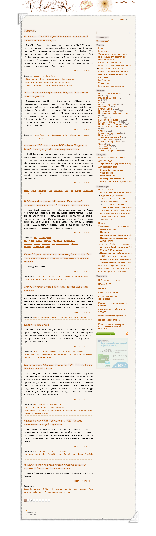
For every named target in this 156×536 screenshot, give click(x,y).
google (101, 144)
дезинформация (53, 79)
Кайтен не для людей (36, 324)
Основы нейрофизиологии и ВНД (116, 247)
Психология (107, 220)
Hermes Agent (39, 135)
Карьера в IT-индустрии (109, 120)
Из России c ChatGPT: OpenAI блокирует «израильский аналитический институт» (56, 38)
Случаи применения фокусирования (107, 298)
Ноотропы (105, 232)
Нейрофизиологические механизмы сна (116, 269)
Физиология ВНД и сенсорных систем (115, 244)
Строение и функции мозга (110, 69)
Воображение (104, 80)
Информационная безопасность (113, 113)
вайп (75, 489)
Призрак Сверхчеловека (109, 320)
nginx (31, 454)
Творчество (103, 83)
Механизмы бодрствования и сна (113, 266)
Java (50, 191)
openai (101, 118)
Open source (56, 135)
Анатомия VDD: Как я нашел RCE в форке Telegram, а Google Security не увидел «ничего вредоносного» (55, 147)
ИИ (99, 96)
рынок (76, 317)
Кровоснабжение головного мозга (113, 71)
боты (32, 354)
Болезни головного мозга (109, 63)
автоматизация (64, 351)
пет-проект (46, 244)
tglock (52, 407)
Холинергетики (107, 241)
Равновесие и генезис (108, 293)
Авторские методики (107, 167)
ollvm (66, 191)
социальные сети (58, 85)
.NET (36, 451)
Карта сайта (103, 51)
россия (47, 85)
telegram (29, 31)
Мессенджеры (39, 138)
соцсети (70, 85)
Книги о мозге (104, 48)
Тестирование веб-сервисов (55, 492)
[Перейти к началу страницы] (27, 511)
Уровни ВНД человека (111, 250)
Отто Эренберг (107, 176)
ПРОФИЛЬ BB (104, 284)
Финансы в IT (104, 146)
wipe (65, 489)
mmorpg (37, 489)
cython (33, 191)
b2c (35, 238)
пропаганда (38, 85)
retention (39, 241)
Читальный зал (105, 148)
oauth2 (37, 454)
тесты (70, 492)
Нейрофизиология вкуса (109, 280)
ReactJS (67, 454)
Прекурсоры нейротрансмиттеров (117, 238)
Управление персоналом (109, 142)
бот (70, 489)
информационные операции (46, 82)
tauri (37, 407)
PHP (51, 489)
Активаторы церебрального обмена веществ (122, 235)
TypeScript (89, 454)
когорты (37, 244)
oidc (43, 454)
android (26, 191)
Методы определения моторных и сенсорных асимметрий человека (112, 326)
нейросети (103, 107)
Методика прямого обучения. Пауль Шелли (121, 182)
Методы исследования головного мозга (116, 66)
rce (72, 191)
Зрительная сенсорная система (115, 262)
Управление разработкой (109, 137)
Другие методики (106, 161)
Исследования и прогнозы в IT (112, 126)
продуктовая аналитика (60, 244)
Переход (102, 288)
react (60, 454)
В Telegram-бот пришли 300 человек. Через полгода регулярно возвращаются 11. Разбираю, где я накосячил (56, 203)
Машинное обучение (107, 98)
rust (32, 407)
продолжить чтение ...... (83, 71)
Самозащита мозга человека (115, 201)
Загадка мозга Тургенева (113, 204)
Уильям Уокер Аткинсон (112, 170)
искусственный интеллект (110, 94)
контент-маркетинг (65, 354)
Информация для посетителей (112, 57)
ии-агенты (103, 135)
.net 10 (42, 451)
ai (99, 100)
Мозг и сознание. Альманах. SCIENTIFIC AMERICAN (125, 214)
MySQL (45, 489)
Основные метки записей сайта (112, 54)
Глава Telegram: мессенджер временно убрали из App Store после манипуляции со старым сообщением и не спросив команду (58, 257)
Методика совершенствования (112, 158)
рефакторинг (38, 492)
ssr (74, 454)
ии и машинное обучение (110, 124)
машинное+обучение (108, 122)
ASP (56, 451)
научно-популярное (107, 104)
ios (44, 276)
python (65, 135)
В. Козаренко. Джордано (112, 179)
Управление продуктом (109, 133)
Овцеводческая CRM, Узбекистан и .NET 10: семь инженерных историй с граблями (53, 422)
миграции (83, 489)
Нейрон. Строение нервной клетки (114, 74)
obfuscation (58, 191)
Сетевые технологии (40, 413)
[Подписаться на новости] (127, 334)
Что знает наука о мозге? (113, 199)
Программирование (107, 111)
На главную (102, 41)
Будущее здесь (105, 109)
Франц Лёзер (106, 173)
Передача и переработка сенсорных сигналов (122, 253)
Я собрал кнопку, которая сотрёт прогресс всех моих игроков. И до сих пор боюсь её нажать (55, 466)
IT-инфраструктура (107, 140)
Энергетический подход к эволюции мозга (121, 207)
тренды (83, 317)
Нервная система (106, 60)
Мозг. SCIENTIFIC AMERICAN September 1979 (121, 193)
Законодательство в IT (64, 276)
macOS (42, 404)
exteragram (42, 191)
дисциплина (57, 241)
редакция (77, 354)
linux (47, 135)
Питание (102, 223)
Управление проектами (109, 151)
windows (33, 410)
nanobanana (45, 317)
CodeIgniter (28, 489)
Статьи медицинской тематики (112, 271)
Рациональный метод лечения (112, 316)
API (35, 351)
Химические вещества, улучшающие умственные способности (126, 226)
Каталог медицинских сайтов (111, 86)
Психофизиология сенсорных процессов (120, 259)
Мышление (103, 77)
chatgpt (101, 131)
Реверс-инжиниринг (60, 194)
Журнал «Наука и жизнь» (112, 196)
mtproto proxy (52, 404)
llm (100, 102)
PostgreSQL (52, 454)
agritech (50, 451)
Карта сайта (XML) (31, 514)
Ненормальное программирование (63, 410)
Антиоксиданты (108, 229)
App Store (37, 276)
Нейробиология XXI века (113, 217)
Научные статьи (105, 190)
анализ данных (66, 317)
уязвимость (73, 194)
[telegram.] (108, 6)
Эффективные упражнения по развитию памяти (123, 164)
